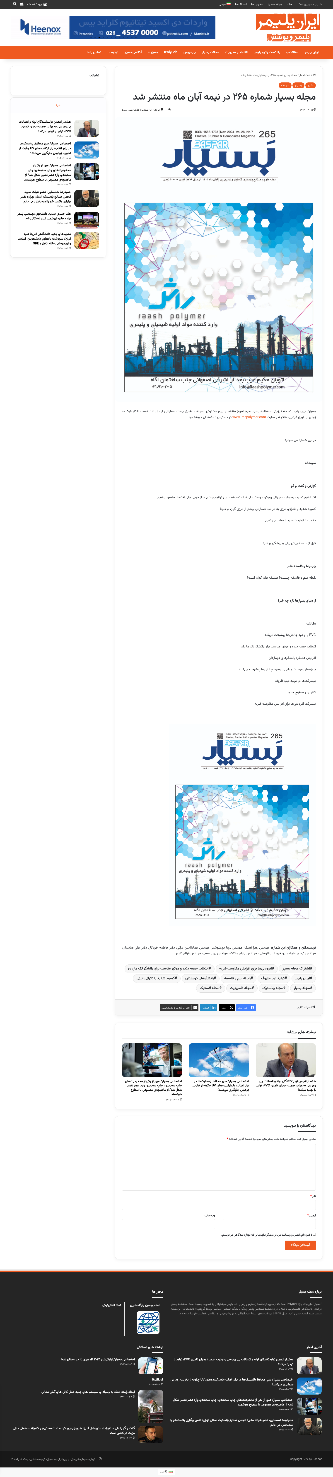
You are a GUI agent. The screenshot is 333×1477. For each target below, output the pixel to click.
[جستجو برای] (14, 4)
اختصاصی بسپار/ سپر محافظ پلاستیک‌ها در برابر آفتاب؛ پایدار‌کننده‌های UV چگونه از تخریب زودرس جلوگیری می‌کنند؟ (220, 1086)
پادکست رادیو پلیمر (267, 52)
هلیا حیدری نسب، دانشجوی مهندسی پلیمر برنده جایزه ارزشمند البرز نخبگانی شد (44, 216)
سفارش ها (257, 4)
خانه (289, 4)
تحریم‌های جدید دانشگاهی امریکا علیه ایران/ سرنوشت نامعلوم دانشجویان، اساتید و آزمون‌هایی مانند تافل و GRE (44, 239)
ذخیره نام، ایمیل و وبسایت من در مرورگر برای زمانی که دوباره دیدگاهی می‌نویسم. (266, 1235)
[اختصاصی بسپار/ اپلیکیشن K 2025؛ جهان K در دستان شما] (150, 1365)
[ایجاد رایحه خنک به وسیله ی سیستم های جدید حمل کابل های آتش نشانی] (150, 1406)
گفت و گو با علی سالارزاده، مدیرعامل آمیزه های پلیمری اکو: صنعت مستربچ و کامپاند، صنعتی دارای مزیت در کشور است (74, 1431)
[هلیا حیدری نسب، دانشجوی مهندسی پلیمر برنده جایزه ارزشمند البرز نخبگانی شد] (86, 220)
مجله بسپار (302, 988)
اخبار (302, 75)
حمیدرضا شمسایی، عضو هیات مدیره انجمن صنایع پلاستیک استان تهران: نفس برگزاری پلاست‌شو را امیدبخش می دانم (45, 197)
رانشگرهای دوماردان (199, 978)
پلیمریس (189, 52)
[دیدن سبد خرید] (21, 4)
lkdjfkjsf (157, 1379)
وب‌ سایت (209, 1215)
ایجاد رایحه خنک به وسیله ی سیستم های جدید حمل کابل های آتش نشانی (88, 1392)
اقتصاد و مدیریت (236, 52)
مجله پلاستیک (272, 988)
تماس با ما (94, 52)
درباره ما (113, 52)
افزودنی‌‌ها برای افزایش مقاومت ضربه (245, 968)
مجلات (285, 85)
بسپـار (298, 85)
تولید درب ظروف (273, 978)
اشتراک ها (241, 4)
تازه (58, 105)
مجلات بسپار (275, 4)
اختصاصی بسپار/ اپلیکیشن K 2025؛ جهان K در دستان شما (98, 1359)
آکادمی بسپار (133, 52)
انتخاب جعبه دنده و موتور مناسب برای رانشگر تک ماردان (168, 968)
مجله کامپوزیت (241, 988)
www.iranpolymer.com (249, 417)
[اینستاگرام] (100, 1459)
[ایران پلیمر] (282, 27)
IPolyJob (170, 52)
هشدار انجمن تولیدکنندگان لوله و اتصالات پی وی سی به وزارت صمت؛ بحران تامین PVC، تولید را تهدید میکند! (286, 1086)
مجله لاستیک (209, 988)
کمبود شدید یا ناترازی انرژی (156, 978)
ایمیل (311, 1215)
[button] (91, 37)
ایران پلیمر (312, 52)
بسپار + (153, 52)
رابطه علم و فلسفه (237, 978)
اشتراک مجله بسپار (296, 968)
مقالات (293, 52)
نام (313, 1196)
